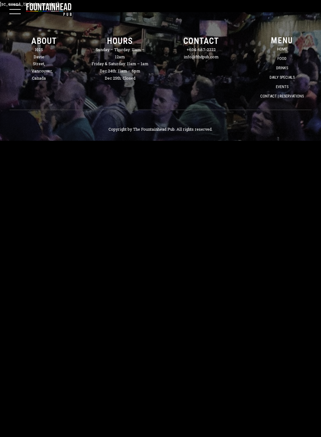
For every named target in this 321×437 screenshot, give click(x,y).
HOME (282, 49)
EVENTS (282, 86)
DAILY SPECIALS (282, 77)
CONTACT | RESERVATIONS (282, 96)
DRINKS (282, 68)
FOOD (282, 58)
